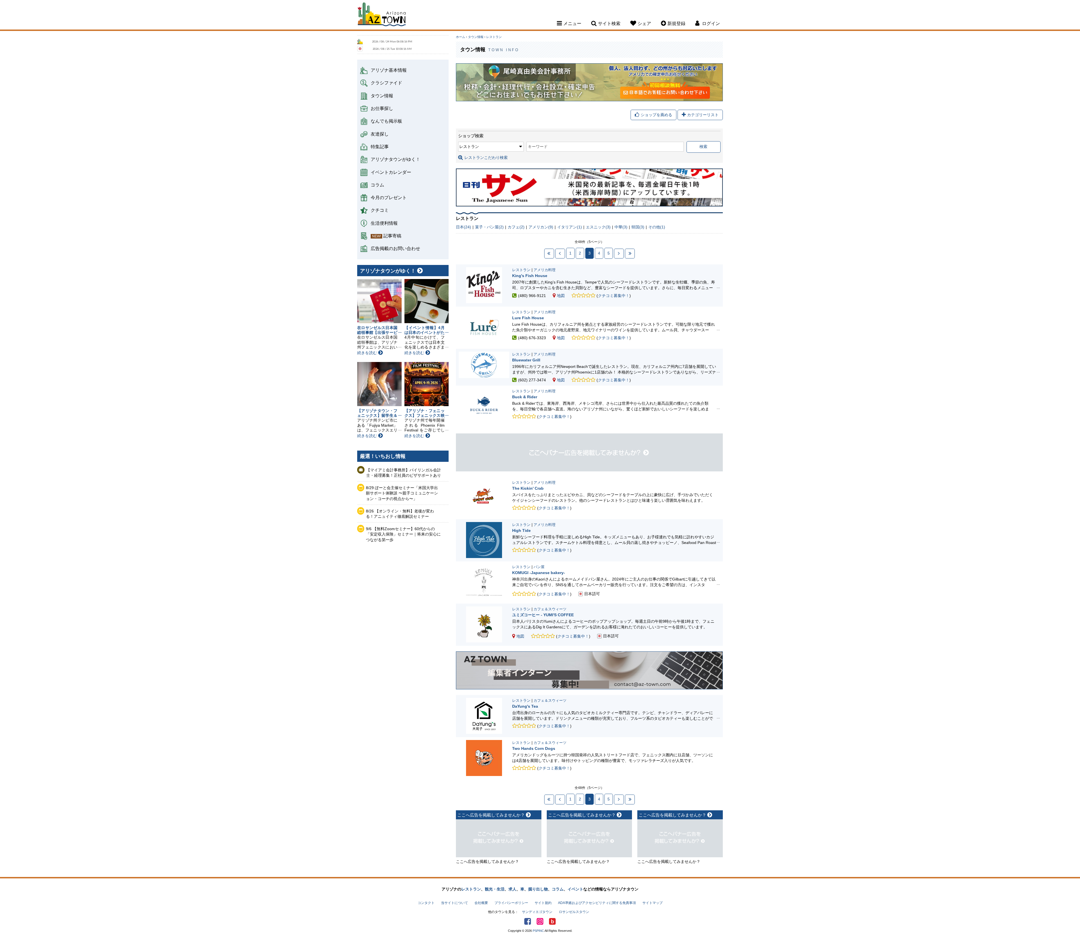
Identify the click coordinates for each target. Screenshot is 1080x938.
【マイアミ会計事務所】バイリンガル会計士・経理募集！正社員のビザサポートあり (403, 473)
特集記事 (380, 146)
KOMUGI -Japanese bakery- (538, 572)
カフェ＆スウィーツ (550, 609)
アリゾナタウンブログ (552, 921)
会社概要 (481, 903)
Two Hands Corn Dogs (533, 748)
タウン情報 (382, 95)
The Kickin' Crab (528, 488)
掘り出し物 (538, 889)
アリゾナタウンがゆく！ (395, 159)
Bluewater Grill (526, 360)
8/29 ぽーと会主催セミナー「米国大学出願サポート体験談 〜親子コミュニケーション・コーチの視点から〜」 (402, 493)
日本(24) (463, 227)
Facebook (527, 921)
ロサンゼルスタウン (574, 912)
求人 (512, 889)
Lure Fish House (528, 318)
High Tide (521, 530)
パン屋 (539, 567)
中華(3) (621, 227)
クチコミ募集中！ (613, 295)
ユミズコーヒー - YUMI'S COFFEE (543, 615)
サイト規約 (543, 903)
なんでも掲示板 (386, 120)
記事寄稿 (392, 235)
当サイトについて (454, 903)
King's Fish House (529, 275)
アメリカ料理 (544, 270)
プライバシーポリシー (511, 903)
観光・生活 (495, 889)
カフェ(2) (516, 227)
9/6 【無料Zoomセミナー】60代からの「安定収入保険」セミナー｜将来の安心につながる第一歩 (403, 534)
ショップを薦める (656, 115)
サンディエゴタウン (537, 912)
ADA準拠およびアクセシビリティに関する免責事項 (597, 903)
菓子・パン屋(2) (489, 227)
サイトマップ (652, 903)
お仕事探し (382, 108)
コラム (377, 184)
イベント (575, 889)
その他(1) (656, 227)
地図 (561, 295)
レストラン (494, 37)
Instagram (540, 921)
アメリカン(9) (540, 227)
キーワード (538, 146)
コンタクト (426, 903)
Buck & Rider (524, 397)
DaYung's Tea (525, 706)
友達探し (380, 133)
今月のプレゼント (389, 197)
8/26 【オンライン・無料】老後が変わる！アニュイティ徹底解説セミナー (400, 514)
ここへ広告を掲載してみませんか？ (487, 861)
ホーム (460, 37)
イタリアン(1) (569, 227)
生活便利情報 (384, 223)
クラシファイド (386, 82)
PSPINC (538, 930)
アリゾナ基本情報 (389, 70)
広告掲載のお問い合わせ (395, 248)
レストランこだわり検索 (486, 157)
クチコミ (380, 210)
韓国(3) (637, 227)
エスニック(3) (598, 227)
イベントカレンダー (391, 172)
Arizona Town (381, 15)
